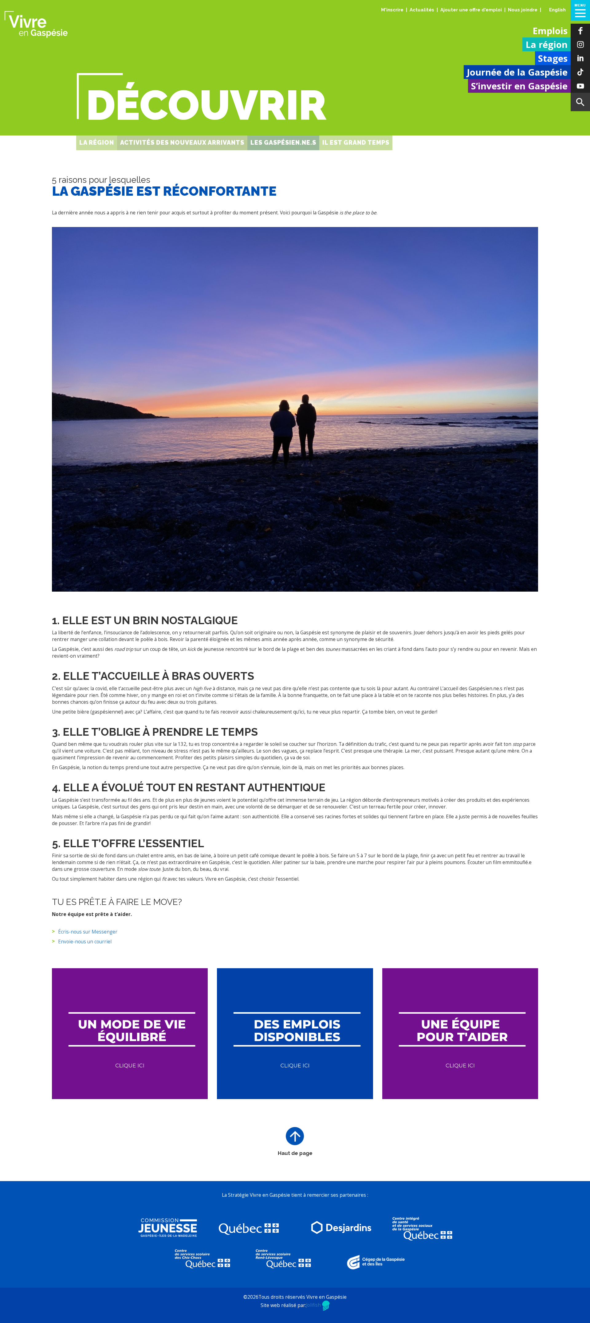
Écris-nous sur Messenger (87, 932)
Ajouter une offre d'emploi (471, 10)
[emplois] (295, 1033)
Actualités (422, 10)
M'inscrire (392, 10)
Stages (553, 58)
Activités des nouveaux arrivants (182, 142)
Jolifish (314, 1305)
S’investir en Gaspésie (519, 86)
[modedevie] (130, 1033)
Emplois (550, 31)
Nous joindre (522, 10)
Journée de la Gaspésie (517, 72)
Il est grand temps (355, 142)
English (557, 10)
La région (546, 44)
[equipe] (460, 1033)
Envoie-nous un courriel (85, 941)
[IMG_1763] (295, 409)
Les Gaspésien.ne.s (283, 142)
